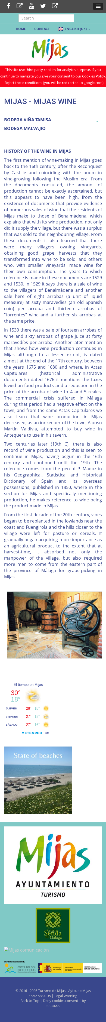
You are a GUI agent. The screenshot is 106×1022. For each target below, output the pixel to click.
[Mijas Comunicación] (19, 6)
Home (21, 29)
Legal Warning (65, 995)
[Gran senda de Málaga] (53, 925)
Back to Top (30, 1000)
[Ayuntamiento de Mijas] (53, 865)
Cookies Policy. (94, 76)
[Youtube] (31, 6)
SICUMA (53, 1005)
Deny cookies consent (60, 1000)
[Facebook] (8, 6)
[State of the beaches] (38, 780)
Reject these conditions (23, 82)
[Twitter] (43, 6)
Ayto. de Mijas (79, 990)
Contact (42, 29)
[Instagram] (55, 6)
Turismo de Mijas (52, 990)
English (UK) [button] (76, 29)
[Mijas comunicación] (53, 950)
